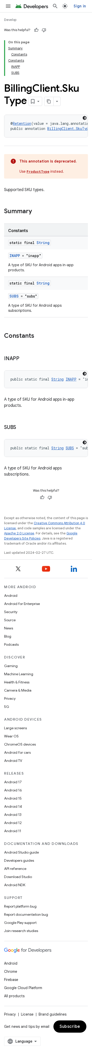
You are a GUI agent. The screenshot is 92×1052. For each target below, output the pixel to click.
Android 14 (13, 806)
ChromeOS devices (20, 744)
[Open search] (55, 6)
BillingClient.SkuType (68, 128)
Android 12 (13, 822)
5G (6, 706)
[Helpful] (36, 30)
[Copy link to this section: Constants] (39, 336)
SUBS (14, 296)
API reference (15, 868)
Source (10, 620)
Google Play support (20, 922)
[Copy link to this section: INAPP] (24, 359)
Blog (7, 636)
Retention (22, 123)
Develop (10, 20)
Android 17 (13, 782)
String (43, 242)
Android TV (13, 760)
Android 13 (12, 814)
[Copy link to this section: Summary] (37, 212)
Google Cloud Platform (23, 988)
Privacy (10, 698)
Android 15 (13, 798)
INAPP (14, 255)
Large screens (15, 728)
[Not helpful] (44, 30)
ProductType (38, 171)
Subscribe (70, 1026)
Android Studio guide (21, 852)
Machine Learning (18, 674)
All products (14, 996)
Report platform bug (20, 906)
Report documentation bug (26, 914)
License (27, 1014)
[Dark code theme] (85, 118)
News (8, 628)
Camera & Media (17, 690)
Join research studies (21, 930)
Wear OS (11, 736)
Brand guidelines (52, 1014)
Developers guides (19, 860)
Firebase (11, 979)
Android (10, 595)
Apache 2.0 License (19, 533)
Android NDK (14, 885)
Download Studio (18, 876)
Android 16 (13, 790)
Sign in (80, 6)
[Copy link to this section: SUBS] (21, 428)
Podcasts (11, 644)
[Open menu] (8, 6)
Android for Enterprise (22, 603)
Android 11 (12, 831)
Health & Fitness (16, 682)
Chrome (10, 971)
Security (10, 612)
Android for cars (17, 752)
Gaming (11, 666)
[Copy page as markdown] (49, 101)
